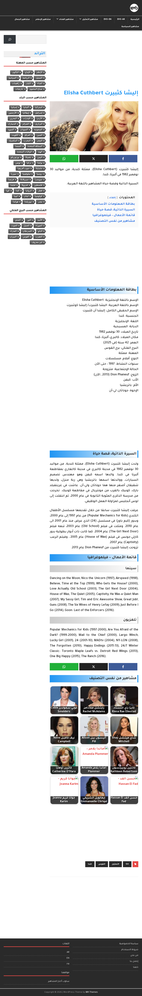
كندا (90, 864)
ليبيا (16, 196)
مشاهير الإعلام (43, 19)
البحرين (13, 118)
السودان (24, 129)
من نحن (134, 955)
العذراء (13, 231)
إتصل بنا (134, 961)
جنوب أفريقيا (24, 168)
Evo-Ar (121, 19)
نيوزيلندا (28, 201)
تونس (18, 163)
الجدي (18, 220)
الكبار (28, 83)
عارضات (19, 89)
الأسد (40, 220)
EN (68, 958)
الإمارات (27, 118)
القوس (101, 864)
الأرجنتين (13, 113)
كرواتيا (29, 190)
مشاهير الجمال (22, 19)
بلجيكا (28, 157)
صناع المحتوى (36, 89)
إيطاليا (26, 113)
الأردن (39, 118)
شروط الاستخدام (129, 950)
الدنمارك (12, 124)
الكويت (15, 135)
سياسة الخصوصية (128, 944)
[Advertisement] (94, 62)
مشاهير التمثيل (90, 19)
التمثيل (115, 864)
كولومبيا (38, 196)
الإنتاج (27, 72)
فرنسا (11, 179)
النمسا (18, 146)
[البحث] (10, 39)
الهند (40, 151)
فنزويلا (25, 185)
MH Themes (92, 992)
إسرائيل (38, 113)
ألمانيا (26, 107)
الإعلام (39, 72)
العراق (28, 135)
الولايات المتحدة (24, 151)
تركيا (29, 163)
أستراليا (38, 107)
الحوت (14, 225)
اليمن (39, 157)
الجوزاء (39, 225)
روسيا (39, 174)
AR (68, 952)
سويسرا (38, 179)
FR (68, 964)
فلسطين (38, 185)
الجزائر (25, 124)
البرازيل (38, 124)
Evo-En (107, 19)
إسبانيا (14, 107)
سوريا (13, 174)
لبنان (26, 196)
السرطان (27, 231)
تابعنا (135, 967)
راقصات (16, 83)
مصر (40, 201)
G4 (127, 864)
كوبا (8, 190)
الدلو (40, 231)
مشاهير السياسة (130, 27)
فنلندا (13, 185)
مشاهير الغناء (66, 19)
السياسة (12, 78)
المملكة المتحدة (35, 146)
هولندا (15, 201)
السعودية (38, 129)
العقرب (39, 236)
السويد (11, 129)
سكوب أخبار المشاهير (58, 981)
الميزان (13, 236)
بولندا (40, 163)
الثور (29, 220)
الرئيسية (135, 19)
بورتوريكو (15, 157)
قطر (40, 190)
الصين (39, 135)
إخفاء (112, 198)
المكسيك (13, 140)
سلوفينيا (27, 174)
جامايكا (39, 168)
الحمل (26, 225)
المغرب (27, 140)
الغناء (39, 83)
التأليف (15, 72)
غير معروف (37, 242)
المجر (39, 140)
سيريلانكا (24, 179)
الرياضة (26, 78)
